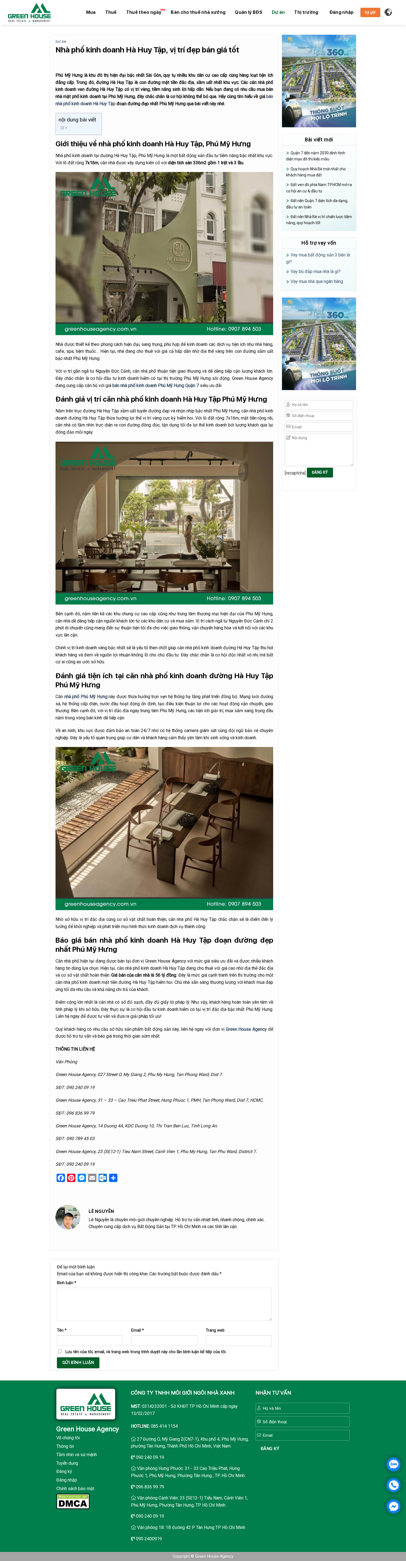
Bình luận (66, 1283)
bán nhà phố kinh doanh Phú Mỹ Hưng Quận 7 (155, 385)
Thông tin (65, 1446)
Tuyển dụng (67, 1463)
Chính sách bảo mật (75, 1488)
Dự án (278, 12)
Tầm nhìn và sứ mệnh (76, 1454)
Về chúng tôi (68, 1437)
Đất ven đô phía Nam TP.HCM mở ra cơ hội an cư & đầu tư (319, 187)
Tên (62, 1330)
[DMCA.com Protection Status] (72, 1501)
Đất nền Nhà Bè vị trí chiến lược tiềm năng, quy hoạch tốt (319, 219)
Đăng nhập (66, 1480)
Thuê (111, 12)
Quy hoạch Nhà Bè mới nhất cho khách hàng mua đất (316, 172)
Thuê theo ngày (143, 12)
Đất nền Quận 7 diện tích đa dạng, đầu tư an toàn (317, 203)
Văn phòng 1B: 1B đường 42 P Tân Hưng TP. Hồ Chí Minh (191, 1527)
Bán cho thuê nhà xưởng (198, 12)
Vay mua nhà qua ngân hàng (317, 281)
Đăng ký (64, 1471)
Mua (91, 12)
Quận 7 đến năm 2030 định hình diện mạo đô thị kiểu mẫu (315, 156)
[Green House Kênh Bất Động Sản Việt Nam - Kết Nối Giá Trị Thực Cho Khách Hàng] (29, 12)
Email (137, 1330)
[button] (342, 12)
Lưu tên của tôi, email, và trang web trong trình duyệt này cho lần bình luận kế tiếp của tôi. (145, 1352)
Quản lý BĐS (248, 12)
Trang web (215, 1330)
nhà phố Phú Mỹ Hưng (85, 696)
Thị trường (306, 12)
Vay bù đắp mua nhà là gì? (316, 271)
